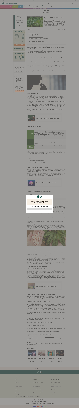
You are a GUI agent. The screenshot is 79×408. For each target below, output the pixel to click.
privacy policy (45, 206)
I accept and (40, 206)
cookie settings (38, 206)
